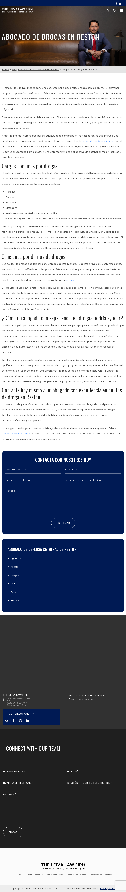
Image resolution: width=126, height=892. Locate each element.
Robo (13, 592)
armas (70, 280)
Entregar (63, 522)
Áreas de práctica (55, 875)
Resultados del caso (77, 875)
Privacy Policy (108, 888)
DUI (13, 583)
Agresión (16, 558)
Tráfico (15, 600)
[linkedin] (120, 3)
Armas (14, 566)
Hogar (21, 875)
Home (5, 69)
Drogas (15, 575)
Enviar (13, 832)
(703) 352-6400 (114, 10)
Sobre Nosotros (35, 875)
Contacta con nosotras (101, 875)
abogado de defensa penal (98, 141)
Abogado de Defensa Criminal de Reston (35, 69)
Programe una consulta (16, 433)
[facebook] (116, 3)
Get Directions (19, 713)
